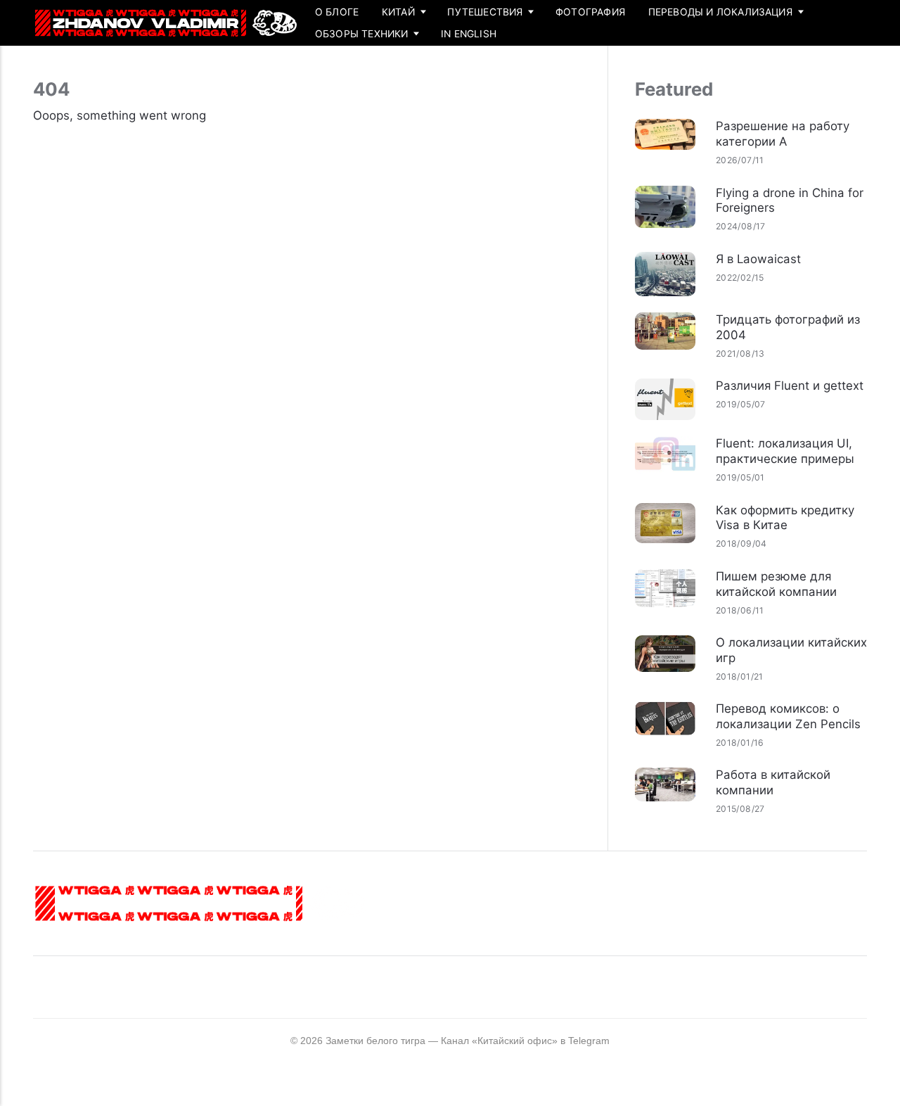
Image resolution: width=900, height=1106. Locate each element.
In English (468, 33)
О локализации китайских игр (791, 650)
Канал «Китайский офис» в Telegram (525, 1040)
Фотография (590, 12)
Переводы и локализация (720, 12)
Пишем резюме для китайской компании (776, 584)
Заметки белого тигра (375, 1040)
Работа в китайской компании (773, 782)
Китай (398, 12)
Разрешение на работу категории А (782, 133)
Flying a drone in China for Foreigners (789, 200)
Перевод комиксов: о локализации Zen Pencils (788, 716)
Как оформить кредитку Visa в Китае (785, 518)
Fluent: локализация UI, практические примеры (785, 451)
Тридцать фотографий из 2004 (788, 327)
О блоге (337, 12)
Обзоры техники (362, 33)
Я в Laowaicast (758, 259)
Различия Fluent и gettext (789, 386)
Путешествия (484, 12)
